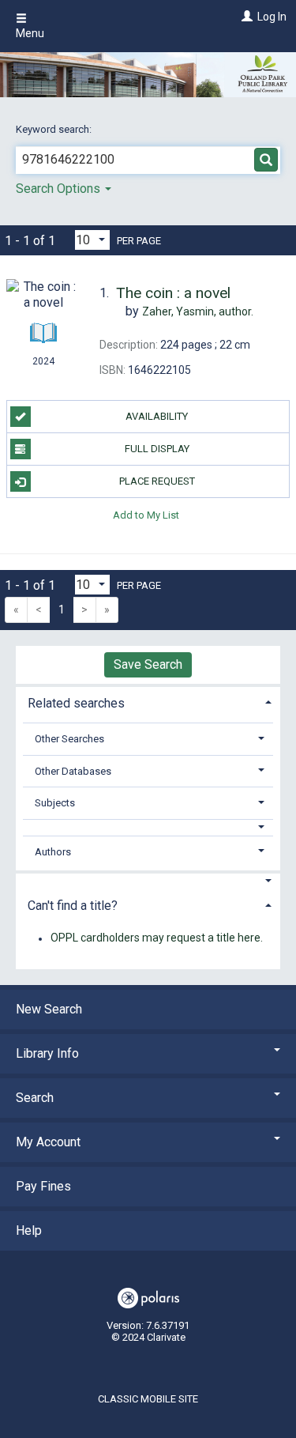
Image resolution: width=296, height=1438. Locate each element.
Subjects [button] (55, 803)
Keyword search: (55, 129)
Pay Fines (43, 1186)
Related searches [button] (76, 703)
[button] (148, 827)
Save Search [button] (148, 664)
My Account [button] (48, 1141)
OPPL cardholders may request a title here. (157, 938)
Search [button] (35, 1097)
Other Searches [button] (69, 739)
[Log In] (245, 16)
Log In (272, 16)
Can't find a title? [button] (73, 905)
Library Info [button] (47, 1053)
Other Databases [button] (73, 771)
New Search (49, 1009)
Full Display (157, 449)
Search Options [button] (59, 188)
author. (197, 311)
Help (29, 1230)
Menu (30, 33)
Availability (157, 416)
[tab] (148, 701)
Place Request (157, 481)
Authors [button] (53, 852)
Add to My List (146, 514)
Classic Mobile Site (148, 1399)
